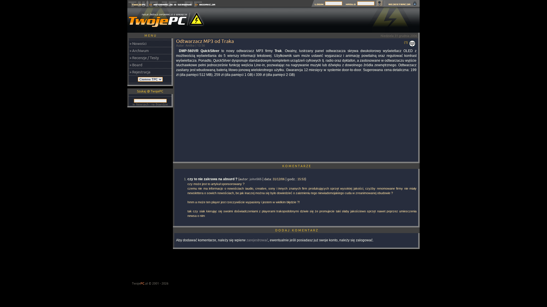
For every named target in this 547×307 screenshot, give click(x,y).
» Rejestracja (140, 72)
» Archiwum (139, 51)
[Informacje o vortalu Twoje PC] (170, 5)
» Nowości (138, 43)
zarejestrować (257, 240)
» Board (136, 65)
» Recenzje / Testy (144, 58)
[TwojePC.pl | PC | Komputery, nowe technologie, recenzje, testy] (137, 5)
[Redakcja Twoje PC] (205, 5)
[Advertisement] (316, 20)
